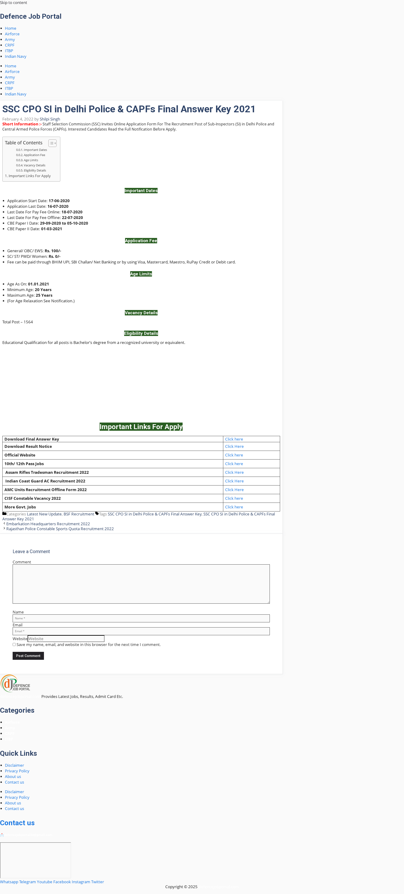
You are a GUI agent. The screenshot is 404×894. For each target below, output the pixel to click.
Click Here (234, 446)
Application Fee (34, 155)
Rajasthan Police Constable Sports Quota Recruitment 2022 (60, 528)
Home (10, 28)
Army (10, 39)
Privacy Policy (17, 771)
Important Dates (35, 150)
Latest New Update (44, 514)
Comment (22, 562)
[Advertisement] (141, 382)
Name (18, 612)
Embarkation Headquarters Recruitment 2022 (48, 523)
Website (20, 638)
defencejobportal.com (20, 696)
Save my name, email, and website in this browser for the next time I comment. (89, 644)
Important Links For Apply (30, 175)
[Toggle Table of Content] (50, 143)
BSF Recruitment (79, 514)
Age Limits (31, 160)
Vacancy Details (34, 165)
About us (13, 776)
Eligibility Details (35, 170)
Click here (234, 439)
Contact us (14, 782)
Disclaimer (14, 765)
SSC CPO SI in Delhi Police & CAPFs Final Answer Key (155, 514)
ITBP (9, 50)
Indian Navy (15, 56)
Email (17, 625)
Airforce (12, 33)
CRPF (9, 45)
